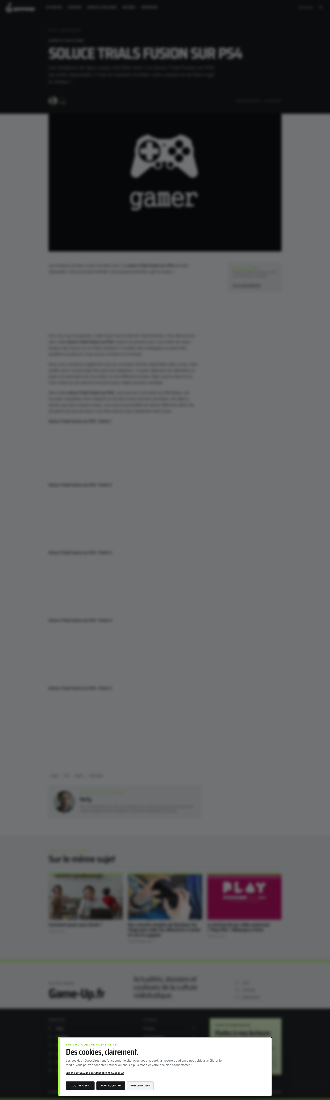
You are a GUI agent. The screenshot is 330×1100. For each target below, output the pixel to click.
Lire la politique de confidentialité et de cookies (95, 1072)
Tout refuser (80, 1085)
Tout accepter (111, 1085)
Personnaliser (140, 1085)
